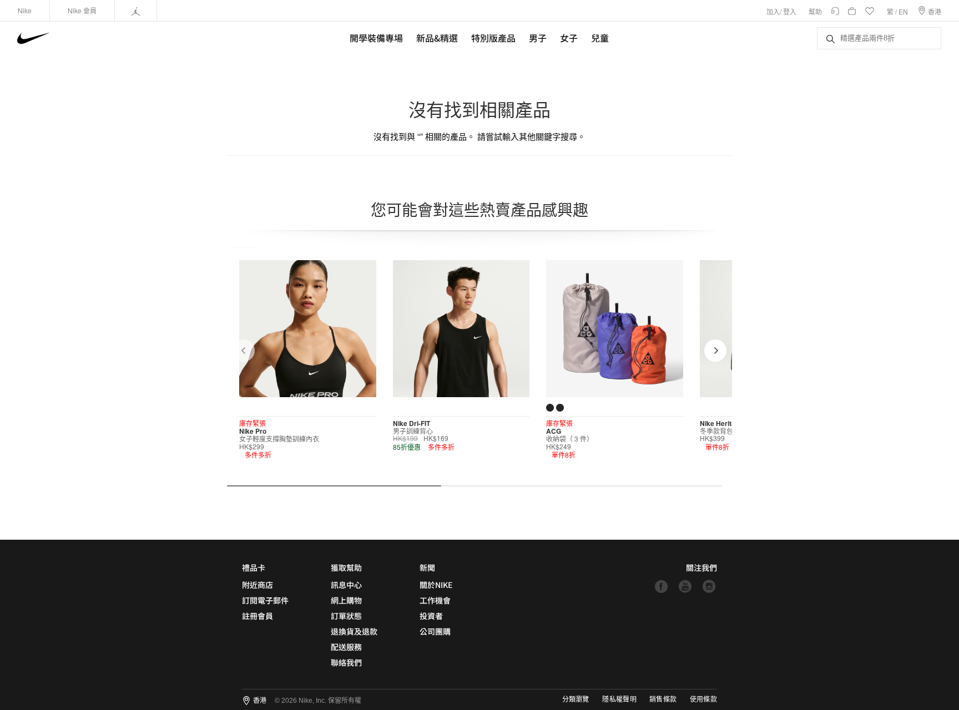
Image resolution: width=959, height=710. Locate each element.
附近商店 (257, 584)
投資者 (431, 615)
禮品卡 (253, 567)
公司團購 (435, 631)
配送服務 (346, 646)
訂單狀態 (346, 615)
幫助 (815, 11)
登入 (789, 11)
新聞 (427, 567)
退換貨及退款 (354, 631)
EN (903, 11)
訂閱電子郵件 (265, 600)
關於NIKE (436, 584)
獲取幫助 (346, 567)
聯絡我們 (346, 662)
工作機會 (435, 600)
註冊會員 (257, 615)
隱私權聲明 (619, 699)
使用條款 (703, 699)
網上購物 (346, 600)
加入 (773, 11)
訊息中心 (346, 584)
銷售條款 (663, 699)
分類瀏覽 (575, 699)
